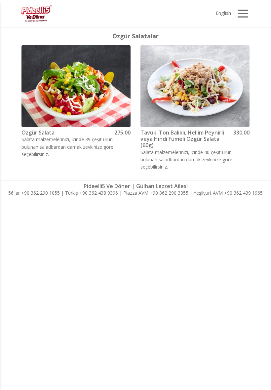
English (223, 13)
